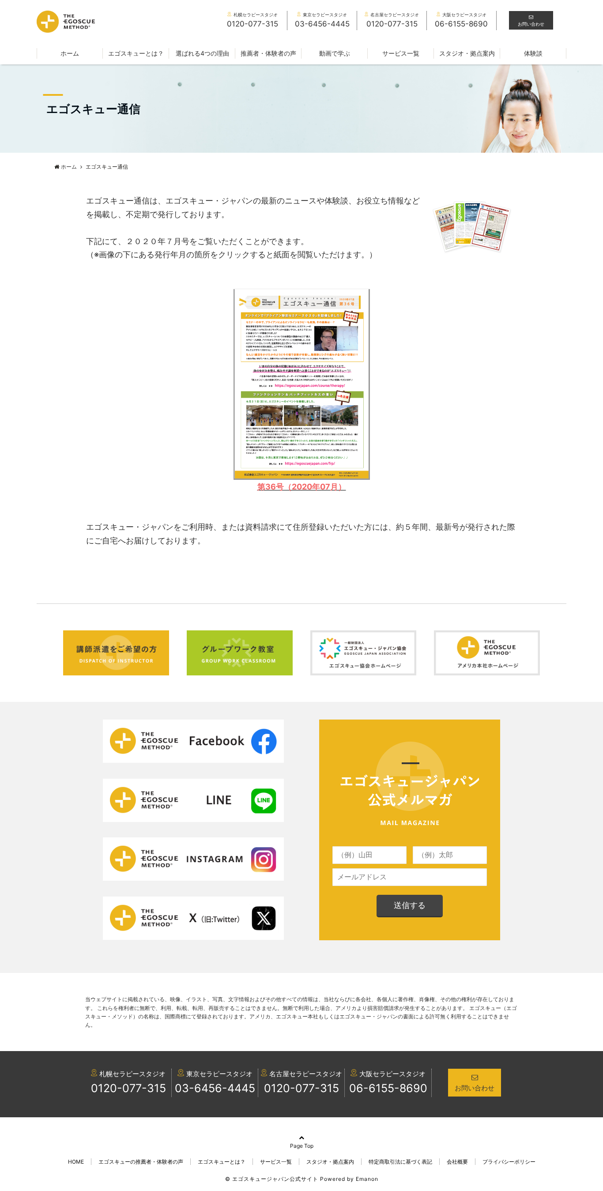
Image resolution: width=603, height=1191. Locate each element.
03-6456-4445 (215, 1088)
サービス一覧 (400, 53)
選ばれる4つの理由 (202, 53)
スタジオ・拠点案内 (467, 53)
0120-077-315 (128, 1088)
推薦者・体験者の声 (268, 53)
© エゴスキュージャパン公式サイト (271, 1179)
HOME (76, 1161)
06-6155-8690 (388, 1088)
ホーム (69, 53)
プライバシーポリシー (508, 1161)
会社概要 (457, 1161)
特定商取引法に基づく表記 (400, 1161)
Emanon (367, 1179)
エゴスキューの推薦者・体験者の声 (140, 1161)
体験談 (533, 53)
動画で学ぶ (334, 53)
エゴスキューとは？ (136, 53)
